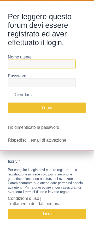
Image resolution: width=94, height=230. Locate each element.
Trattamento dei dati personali (35, 203)
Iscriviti (49, 214)
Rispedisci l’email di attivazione (37, 140)
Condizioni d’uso (23, 198)
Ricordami (23, 95)
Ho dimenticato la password (33, 127)
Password (17, 76)
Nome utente (20, 57)
